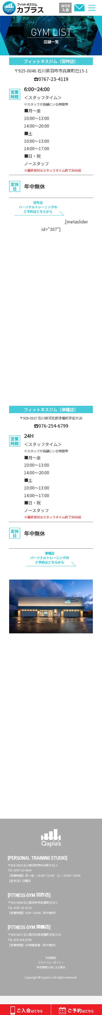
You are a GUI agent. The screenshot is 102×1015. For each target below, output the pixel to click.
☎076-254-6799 (51, 425)
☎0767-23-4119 (51, 78)
